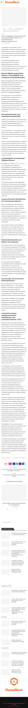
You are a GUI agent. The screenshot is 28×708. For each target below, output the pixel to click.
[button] (2, 497)
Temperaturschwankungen (19, 457)
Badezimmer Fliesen (20, 163)
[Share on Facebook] (14, 464)
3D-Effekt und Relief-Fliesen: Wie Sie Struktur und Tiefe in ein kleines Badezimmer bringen (17, 562)
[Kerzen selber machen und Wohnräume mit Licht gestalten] (14, 493)
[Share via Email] (23, 464)
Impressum (17, 705)
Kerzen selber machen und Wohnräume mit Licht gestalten (18, 543)
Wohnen (10, 28)
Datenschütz (11, 705)
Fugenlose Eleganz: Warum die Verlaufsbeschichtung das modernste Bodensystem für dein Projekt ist (18, 553)
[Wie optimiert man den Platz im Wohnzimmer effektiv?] (5, 535)
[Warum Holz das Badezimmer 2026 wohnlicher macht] (5, 571)
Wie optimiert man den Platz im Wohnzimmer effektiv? (19, 534)
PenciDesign (14, 704)
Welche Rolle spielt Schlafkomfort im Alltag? (17, 640)
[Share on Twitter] (17, 464)
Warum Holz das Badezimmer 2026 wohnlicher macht (16, 571)
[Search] (26, 2)
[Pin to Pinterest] (20, 464)
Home (4, 28)
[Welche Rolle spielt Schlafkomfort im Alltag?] (5, 642)
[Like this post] (10, 464)
